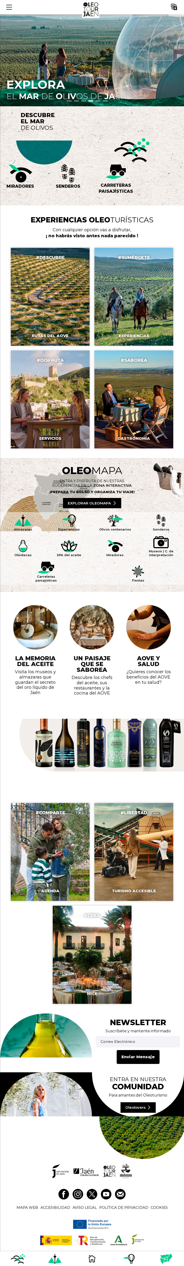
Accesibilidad (55, 1207)
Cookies (159, 1207)
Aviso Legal (85, 1207)
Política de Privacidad (123, 1207)
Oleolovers (135, 1107)
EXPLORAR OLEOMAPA (89, 503)
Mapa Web (27, 1207)
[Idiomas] (174, 7)
